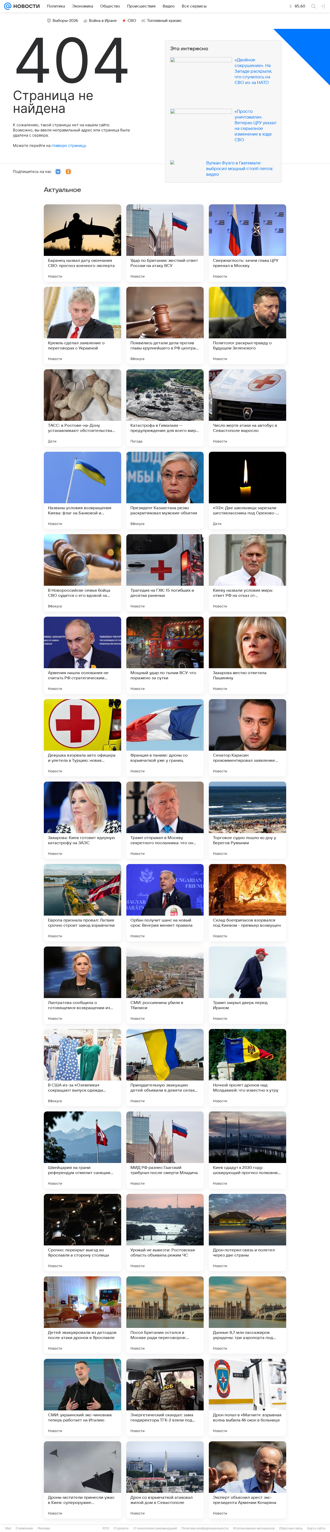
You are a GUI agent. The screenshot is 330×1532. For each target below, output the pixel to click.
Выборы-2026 (65, 21)
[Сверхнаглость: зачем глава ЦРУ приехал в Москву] (247, 243)
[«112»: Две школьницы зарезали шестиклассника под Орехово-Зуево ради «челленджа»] (247, 490)
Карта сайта (316, 1528)
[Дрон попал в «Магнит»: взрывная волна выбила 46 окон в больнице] (247, 1397)
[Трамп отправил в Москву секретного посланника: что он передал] (165, 820)
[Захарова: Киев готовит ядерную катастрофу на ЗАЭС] (82, 820)
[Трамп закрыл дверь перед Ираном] (247, 985)
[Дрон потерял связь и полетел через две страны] (247, 1232)
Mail (8, 1528)
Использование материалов (254, 1528)
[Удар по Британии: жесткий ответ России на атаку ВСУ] (165, 243)
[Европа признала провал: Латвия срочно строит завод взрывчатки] (82, 902)
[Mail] (7, 6)
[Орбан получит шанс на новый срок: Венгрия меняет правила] (165, 902)
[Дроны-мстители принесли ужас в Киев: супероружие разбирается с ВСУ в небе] (82, 1480)
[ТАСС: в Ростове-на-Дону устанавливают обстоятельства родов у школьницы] (82, 408)
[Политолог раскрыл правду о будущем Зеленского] (247, 325)
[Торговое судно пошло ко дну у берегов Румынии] (247, 820)
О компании (24, 1528)
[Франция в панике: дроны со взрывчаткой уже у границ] (165, 737)
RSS (106, 1528)
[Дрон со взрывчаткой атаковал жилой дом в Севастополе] (165, 1480)
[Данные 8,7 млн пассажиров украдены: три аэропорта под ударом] (247, 1315)
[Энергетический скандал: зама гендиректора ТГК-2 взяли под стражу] (165, 1397)
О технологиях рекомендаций (155, 1528)
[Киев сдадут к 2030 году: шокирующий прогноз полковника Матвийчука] (247, 1150)
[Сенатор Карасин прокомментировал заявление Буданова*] (247, 737)
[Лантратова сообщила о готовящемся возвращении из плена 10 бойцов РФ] (82, 985)
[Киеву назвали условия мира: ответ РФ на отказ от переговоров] (247, 573)
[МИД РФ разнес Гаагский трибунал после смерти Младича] (165, 1150)
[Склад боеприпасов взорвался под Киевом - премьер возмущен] (247, 902)
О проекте (121, 1528)
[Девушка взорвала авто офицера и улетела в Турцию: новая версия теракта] (82, 737)
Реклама (44, 1528)
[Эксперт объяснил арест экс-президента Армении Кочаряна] (247, 1480)
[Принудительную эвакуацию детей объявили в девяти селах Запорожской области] (165, 1067)
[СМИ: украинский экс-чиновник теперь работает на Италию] (82, 1397)
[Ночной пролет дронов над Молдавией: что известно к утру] (247, 1067)
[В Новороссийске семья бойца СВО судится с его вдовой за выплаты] (82, 573)
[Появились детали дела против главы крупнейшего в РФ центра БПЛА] (165, 325)
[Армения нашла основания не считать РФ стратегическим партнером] (82, 655)
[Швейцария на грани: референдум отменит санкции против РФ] (82, 1150)
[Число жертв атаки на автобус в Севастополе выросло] (247, 408)
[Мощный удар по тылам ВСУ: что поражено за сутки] (165, 655)
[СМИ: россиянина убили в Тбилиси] (165, 985)
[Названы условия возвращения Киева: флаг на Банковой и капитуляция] (82, 490)
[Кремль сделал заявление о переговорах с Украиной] (82, 325)
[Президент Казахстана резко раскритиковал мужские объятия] (165, 490)
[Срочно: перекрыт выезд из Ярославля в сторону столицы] (82, 1232)
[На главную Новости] (25, 6)
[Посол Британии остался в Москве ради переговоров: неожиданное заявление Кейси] (165, 1315)
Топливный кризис (164, 21)
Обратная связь (291, 1528)
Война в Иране (103, 21)
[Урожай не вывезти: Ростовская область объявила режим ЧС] (165, 1232)
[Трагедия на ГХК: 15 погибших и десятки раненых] (165, 573)
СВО (132, 21)
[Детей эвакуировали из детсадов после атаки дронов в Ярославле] (82, 1315)
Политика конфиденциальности (205, 1528)
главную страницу (69, 145)
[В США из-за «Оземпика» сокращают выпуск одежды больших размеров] (82, 1067)
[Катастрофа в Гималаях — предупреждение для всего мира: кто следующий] (165, 408)
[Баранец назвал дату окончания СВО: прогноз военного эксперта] (82, 243)
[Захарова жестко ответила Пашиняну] (247, 655)
